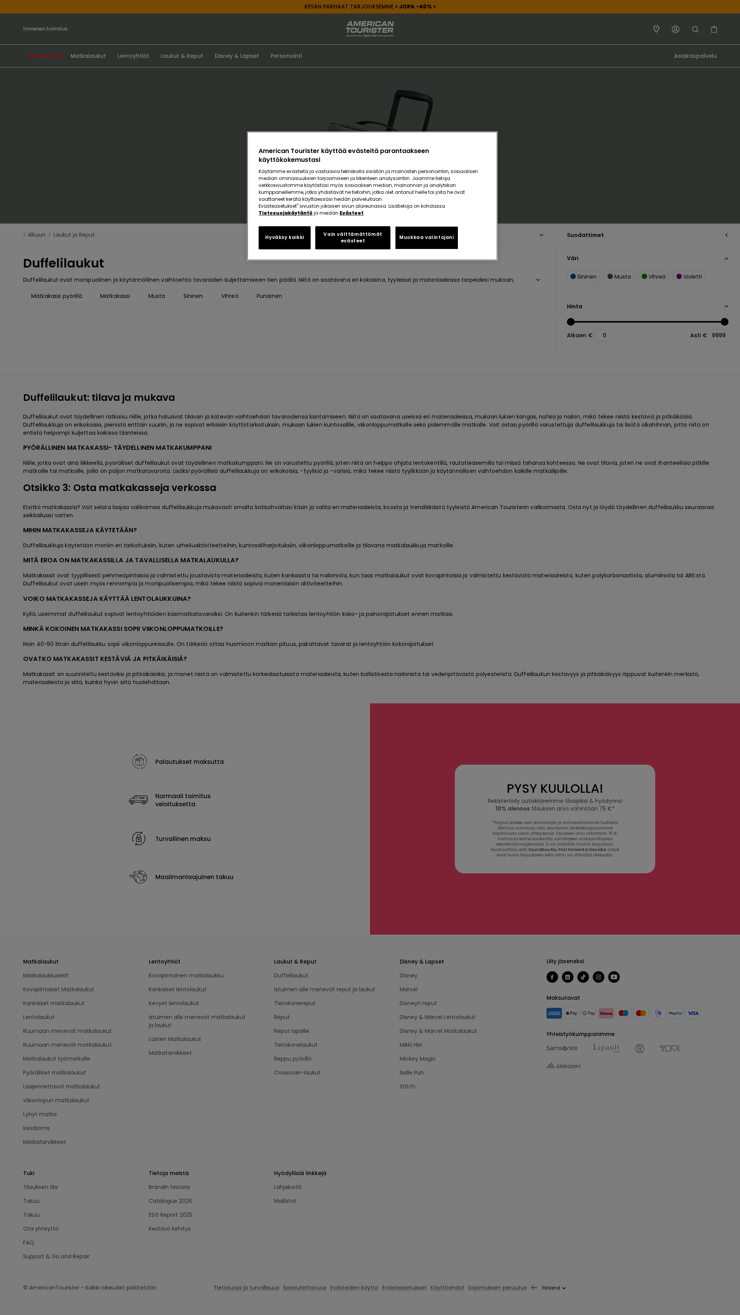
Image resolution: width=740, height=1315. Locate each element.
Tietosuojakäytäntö (286, 213)
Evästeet (351, 213)
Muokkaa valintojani (426, 237)
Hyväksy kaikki (284, 237)
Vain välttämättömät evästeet (352, 237)
